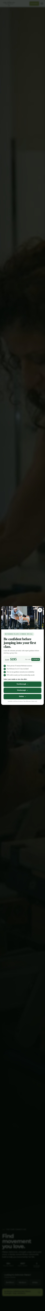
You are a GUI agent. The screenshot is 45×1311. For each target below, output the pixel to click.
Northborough (22, 684)
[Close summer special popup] (40, 610)
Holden (22, 696)
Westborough (22, 690)
